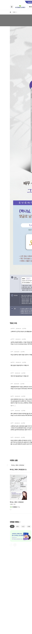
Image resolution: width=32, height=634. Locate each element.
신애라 (11, 504)
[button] (14, 544)
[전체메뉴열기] (11, 7)
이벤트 (14, 12)
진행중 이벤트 (14, 522)
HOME (10, 12)
